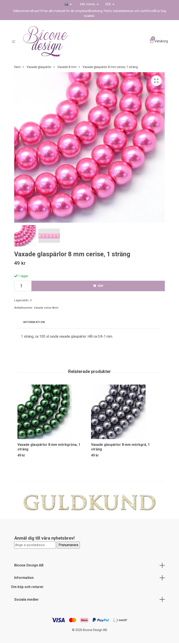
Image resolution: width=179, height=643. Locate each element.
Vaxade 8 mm (67, 67)
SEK (108, 4)
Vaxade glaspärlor (39, 67)
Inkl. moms (88, 4)
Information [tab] (34, 322)
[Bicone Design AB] (83, 41)
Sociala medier (26, 599)
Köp (100, 285)
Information (24, 578)
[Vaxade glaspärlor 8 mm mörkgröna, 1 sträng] (52, 412)
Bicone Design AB (28, 565)
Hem (17, 67)
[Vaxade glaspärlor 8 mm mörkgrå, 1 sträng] (126, 412)
